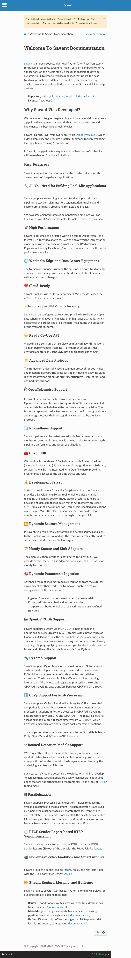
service (67, 874)
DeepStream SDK (86, 135)
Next (99, 932)
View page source (96, 34)
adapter (96, 848)
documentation (57, 907)
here (95, 23)
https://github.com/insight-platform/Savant (68, 96)
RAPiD (103, 782)
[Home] (25, 34)
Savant (68, 5)
